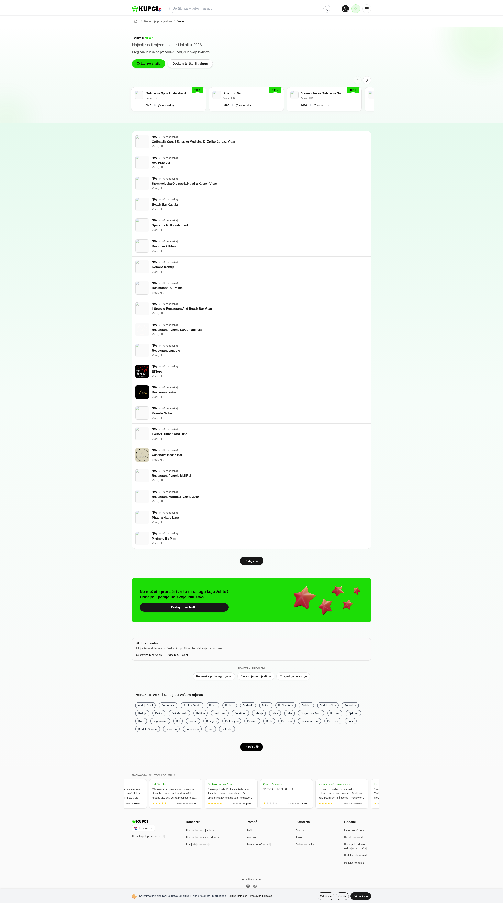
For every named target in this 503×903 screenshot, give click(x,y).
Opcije (342, 896)
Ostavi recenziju (149, 63)
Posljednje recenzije (293, 676)
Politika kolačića (354, 862)
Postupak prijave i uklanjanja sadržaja (356, 846)
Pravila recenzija (354, 837)
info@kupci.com (252, 879)
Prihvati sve (360, 896)
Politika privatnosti (355, 855)
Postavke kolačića (261, 895)
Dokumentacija (305, 844)
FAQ (249, 830)
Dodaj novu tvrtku (184, 607)
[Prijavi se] (345, 8)
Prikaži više (251, 747)
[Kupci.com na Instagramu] (248, 886)
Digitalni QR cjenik (178, 654)
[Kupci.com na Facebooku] (255, 886)
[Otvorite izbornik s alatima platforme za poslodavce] (355, 8)
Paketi (299, 837)
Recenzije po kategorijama (214, 676)
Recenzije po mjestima (256, 676)
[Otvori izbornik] (366, 8)
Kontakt (251, 837)
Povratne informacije (259, 844)
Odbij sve (326, 896)
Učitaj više (252, 561)
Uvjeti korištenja (354, 830)
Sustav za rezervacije (149, 654)
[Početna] (135, 21)
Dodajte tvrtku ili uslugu (190, 63)
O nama (301, 830)
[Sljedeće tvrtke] (367, 80)
